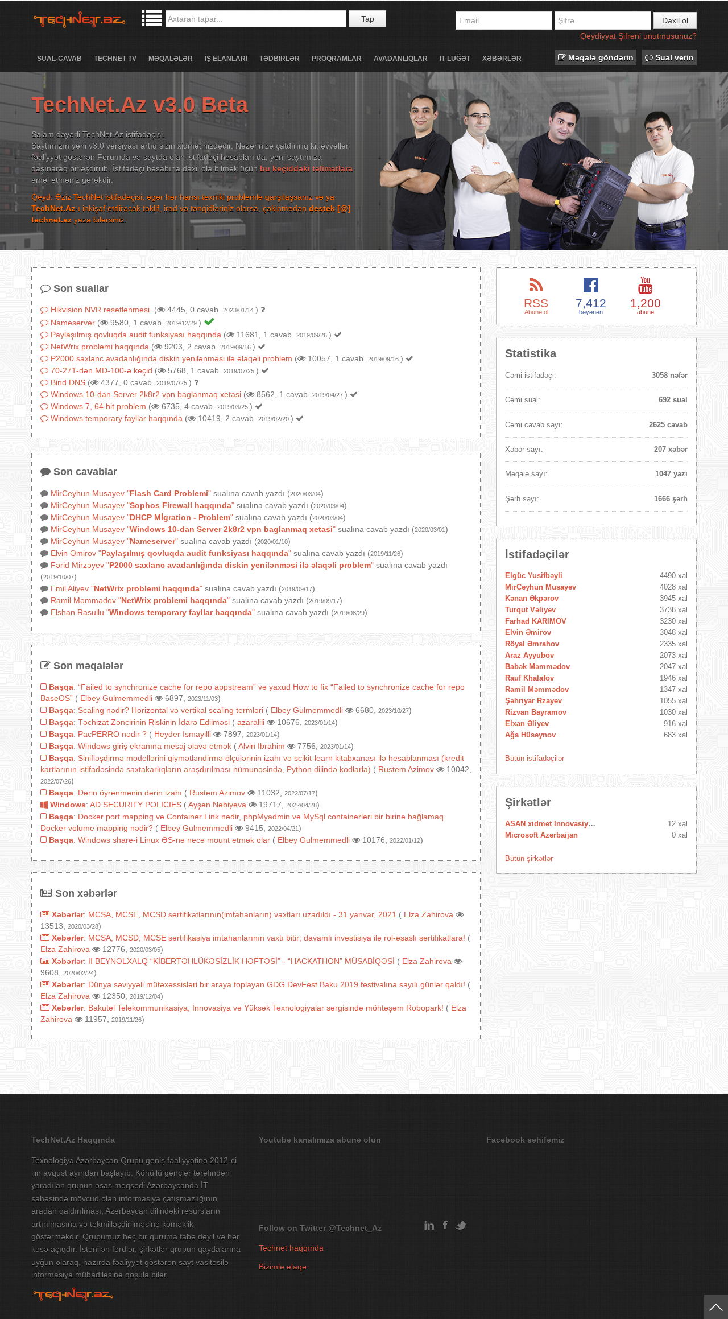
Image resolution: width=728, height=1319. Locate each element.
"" (169, 493)
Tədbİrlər (279, 59)
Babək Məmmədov (537, 666)
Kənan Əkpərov (532, 598)
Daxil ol (675, 20)
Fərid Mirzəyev (77, 565)
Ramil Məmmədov (83, 600)
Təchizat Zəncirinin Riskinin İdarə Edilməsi (154, 722)
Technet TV (115, 59)
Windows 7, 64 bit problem (98, 406)
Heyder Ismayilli (182, 734)
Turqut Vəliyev (530, 609)
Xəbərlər (502, 59)
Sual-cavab (59, 59)
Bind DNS (68, 382)
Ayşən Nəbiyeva (217, 804)
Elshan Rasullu (77, 612)
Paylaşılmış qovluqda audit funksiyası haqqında (136, 334)
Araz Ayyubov (529, 655)
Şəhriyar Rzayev (533, 700)
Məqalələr (170, 59)
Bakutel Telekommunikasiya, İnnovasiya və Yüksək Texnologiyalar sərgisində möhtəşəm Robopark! (266, 1007)
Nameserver (72, 322)
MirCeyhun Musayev (88, 493)
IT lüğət (455, 59)
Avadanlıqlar (401, 59)
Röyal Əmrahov (532, 644)
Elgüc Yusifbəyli (533, 575)
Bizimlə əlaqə (283, 1266)
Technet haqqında (291, 1247)
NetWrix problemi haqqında (99, 346)
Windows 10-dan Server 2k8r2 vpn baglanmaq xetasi (145, 394)
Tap (367, 18)
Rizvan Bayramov (535, 712)
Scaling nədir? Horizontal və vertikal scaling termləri (170, 710)
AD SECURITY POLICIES (135, 804)
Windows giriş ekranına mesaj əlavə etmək (154, 746)
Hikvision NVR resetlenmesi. (101, 309)
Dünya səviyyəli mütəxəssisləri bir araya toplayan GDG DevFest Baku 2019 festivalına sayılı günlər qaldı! (276, 984)
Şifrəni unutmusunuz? (657, 35)
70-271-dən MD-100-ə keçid (101, 370)
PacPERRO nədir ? (112, 734)
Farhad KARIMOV (535, 621)
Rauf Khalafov (529, 678)
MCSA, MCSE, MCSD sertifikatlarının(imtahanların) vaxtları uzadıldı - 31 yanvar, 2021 (242, 914)
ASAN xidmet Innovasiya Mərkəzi (563, 823)
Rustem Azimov (406, 769)
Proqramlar (337, 59)
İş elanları (226, 59)
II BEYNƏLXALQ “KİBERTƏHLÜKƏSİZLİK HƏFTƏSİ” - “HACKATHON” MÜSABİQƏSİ (241, 961)
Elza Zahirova (428, 914)
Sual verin (673, 57)
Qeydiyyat (598, 35)
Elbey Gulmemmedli (116, 698)
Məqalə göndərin (600, 57)
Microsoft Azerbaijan (541, 835)
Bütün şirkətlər (529, 858)
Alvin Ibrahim (261, 746)
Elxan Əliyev (527, 723)
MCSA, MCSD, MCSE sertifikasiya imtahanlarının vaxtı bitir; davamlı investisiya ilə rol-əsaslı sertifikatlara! (276, 937)
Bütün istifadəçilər (534, 758)
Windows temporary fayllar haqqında (116, 418)
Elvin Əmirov (73, 553)
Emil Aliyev (70, 588)
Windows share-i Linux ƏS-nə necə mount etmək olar (174, 839)
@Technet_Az (355, 1228)
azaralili (250, 722)
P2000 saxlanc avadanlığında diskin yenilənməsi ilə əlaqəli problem (171, 358)
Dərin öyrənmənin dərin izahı (130, 792)
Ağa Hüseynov (530, 735)
